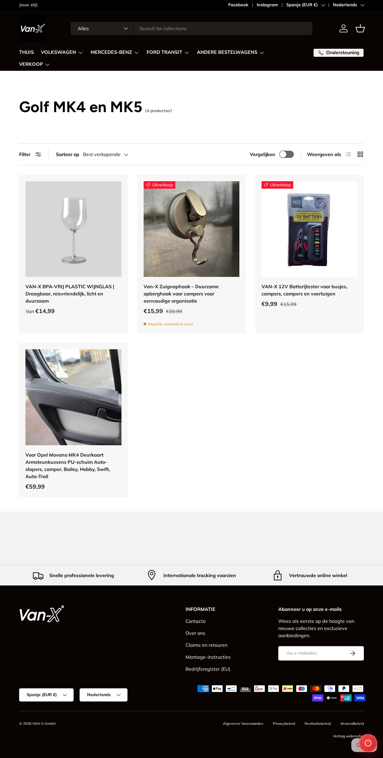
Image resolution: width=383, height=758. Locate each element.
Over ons (195, 633)
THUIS (26, 52)
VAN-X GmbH (43, 723)
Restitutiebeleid (318, 723)
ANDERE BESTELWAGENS (227, 52)
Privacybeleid (284, 723)
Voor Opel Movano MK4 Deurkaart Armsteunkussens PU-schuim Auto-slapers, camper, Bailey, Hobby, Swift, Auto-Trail (67, 465)
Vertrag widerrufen (348, 736)
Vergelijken (262, 154)
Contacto (196, 621)
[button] (360, 28)
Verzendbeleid (352, 723)
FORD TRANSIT (164, 52)
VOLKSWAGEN (58, 52)
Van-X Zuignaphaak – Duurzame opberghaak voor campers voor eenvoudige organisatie (181, 293)
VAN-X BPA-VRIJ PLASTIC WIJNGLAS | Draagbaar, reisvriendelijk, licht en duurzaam (69, 293)
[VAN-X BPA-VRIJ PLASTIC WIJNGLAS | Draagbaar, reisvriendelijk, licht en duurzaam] (73, 229)
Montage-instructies (208, 657)
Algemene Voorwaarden (243, 723)
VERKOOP (31, 64)
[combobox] (191, 28)
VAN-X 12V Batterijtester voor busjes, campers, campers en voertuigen (304, 290)
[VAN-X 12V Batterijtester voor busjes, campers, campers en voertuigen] (310, 229)
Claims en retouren (206, 645)
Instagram (267, 4)
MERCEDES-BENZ (111, 52)
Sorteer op (67, 154)
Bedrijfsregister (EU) (208, 669)
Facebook (238, 4)
